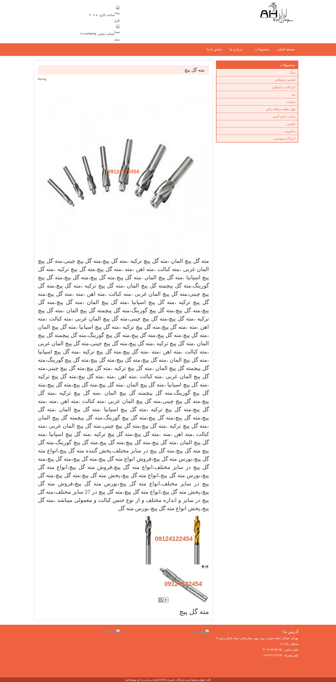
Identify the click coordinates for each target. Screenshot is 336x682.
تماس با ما (214, 49)
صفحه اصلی (286, 49)
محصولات (262, 49)
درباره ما (235, 49)
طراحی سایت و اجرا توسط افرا (141, 679)
